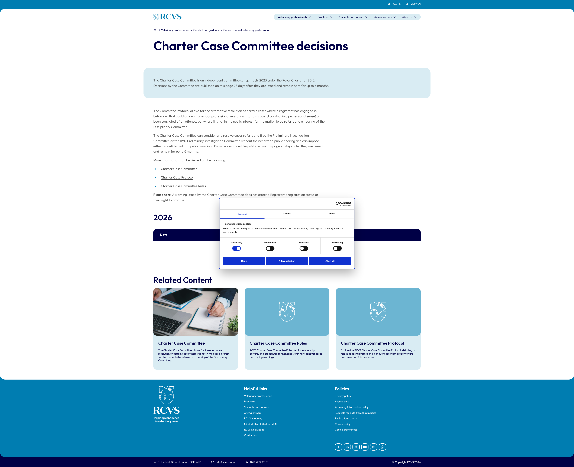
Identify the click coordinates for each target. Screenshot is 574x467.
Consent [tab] (242, 214)
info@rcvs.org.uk (225, 462)
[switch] (270, 248)
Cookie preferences (346, 429)
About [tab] (332, 213)
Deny (244, 261)
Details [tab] (287, 213)
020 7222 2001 (259, 462)
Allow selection (287, 261)
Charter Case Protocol (177, 177)
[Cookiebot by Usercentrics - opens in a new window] (338, 204)
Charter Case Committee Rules (183, 186)
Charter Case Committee (179, 169)
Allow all (330, 261)
